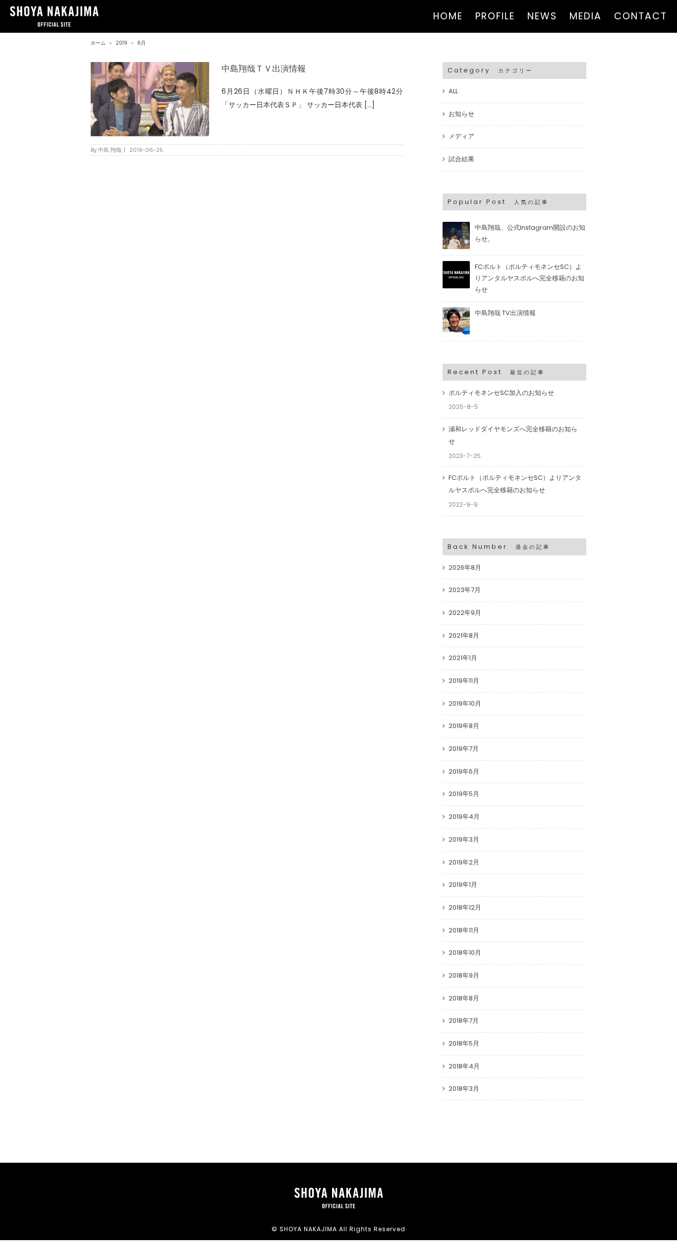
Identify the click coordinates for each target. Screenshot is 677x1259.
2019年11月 (464, 680)
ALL (453, 91)
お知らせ (461, 114)
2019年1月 (463, 884)
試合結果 (461, 159)
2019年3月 (464, 839)
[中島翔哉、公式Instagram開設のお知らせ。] (456, 226)
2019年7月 (464, 748)
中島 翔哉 (109, 150)
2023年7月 (465, 590)
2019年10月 (465, 703)
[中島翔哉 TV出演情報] (456, 311)
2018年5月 (464, 1043)
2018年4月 (464, 1066)
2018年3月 (464, 1088)
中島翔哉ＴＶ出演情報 (264, 68)
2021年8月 (464, 635)
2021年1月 (463, 658)
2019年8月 (464, 725)
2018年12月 (465, 907)
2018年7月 (464, 1020)
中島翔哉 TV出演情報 (505, 313)
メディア (461, 136)
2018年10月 (465, 952)
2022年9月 (465, 612)
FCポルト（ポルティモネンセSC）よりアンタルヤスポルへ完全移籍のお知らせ (529, 278)
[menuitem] (454, 16)
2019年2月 (464, 862)
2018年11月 (464, 930)
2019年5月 (464, 793)
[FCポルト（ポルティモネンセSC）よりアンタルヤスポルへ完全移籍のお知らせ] (456, 265)
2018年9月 (464, 975)
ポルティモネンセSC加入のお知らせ (501, 393)
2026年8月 (465, 567)
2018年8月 (464, 998)
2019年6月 (464, 771)
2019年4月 (464, 816)
